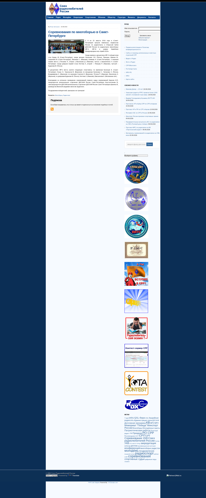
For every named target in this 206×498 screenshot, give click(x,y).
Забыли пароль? (144, 38)
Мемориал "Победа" (135, 425)
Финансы (131, 17)
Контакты (152, 17)
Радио (58, 17)
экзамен (126, 461)
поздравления (146, 451)
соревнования (139, 456)
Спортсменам (90, 17)
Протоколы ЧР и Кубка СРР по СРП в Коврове (141, 104)
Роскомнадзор (129, 436)
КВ (148, 422)
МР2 (152, 423)
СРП (142, 435)
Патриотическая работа (137, 430)
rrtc (147, 418)
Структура (121, 17)
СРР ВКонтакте (131, 65)
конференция (132, 448)
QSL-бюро (139, 418)
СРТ (148, 435)
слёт (126, 457)
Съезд (157, 441)
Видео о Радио (131, 58)
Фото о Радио (130, 62)
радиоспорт (144, 453)
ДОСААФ (155, 420)
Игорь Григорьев (54, 26)
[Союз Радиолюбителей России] (66, 15)
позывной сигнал (129, 454)
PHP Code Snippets (94, 482)
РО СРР (148, 433)
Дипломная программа (135, 423)
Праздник (137, 433)
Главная (50, 17)
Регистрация (143, 40)
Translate (75, 475)
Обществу (111, 17)
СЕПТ (137, 436)
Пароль (127, 32)
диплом (134, 446)
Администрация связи (143, 420)
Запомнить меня (145, 35)
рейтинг (156, 454)
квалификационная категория (147, 446)
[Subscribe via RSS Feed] (52, 109)
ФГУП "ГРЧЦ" (136, 443)
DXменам (101, 17)
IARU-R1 (129, 72)
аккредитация (148, 443)
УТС (130, 443)
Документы (141, 17)
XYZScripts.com (113, 482)
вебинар (127, 446)
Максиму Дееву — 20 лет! (134, 89)
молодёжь (131, 450)
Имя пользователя (130, 28)
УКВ (126, 443)
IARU (127, 76)
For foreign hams (131, 69)
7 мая (126, 418)
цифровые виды (150, 459)
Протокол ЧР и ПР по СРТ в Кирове (138, 109)
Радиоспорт (66, 95)
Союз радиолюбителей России (139, 439)
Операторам (78, 17)
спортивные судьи (134, 459)
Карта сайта (130, 79)
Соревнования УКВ (136, 438)
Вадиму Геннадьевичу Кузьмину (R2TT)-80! (140, 98)
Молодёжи (67, 17)
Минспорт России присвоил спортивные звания (142, 116)
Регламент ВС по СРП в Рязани (136, 113)
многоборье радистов (150, 448)
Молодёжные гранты (151, 428)
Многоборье (58, 95)
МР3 (156, 423)
